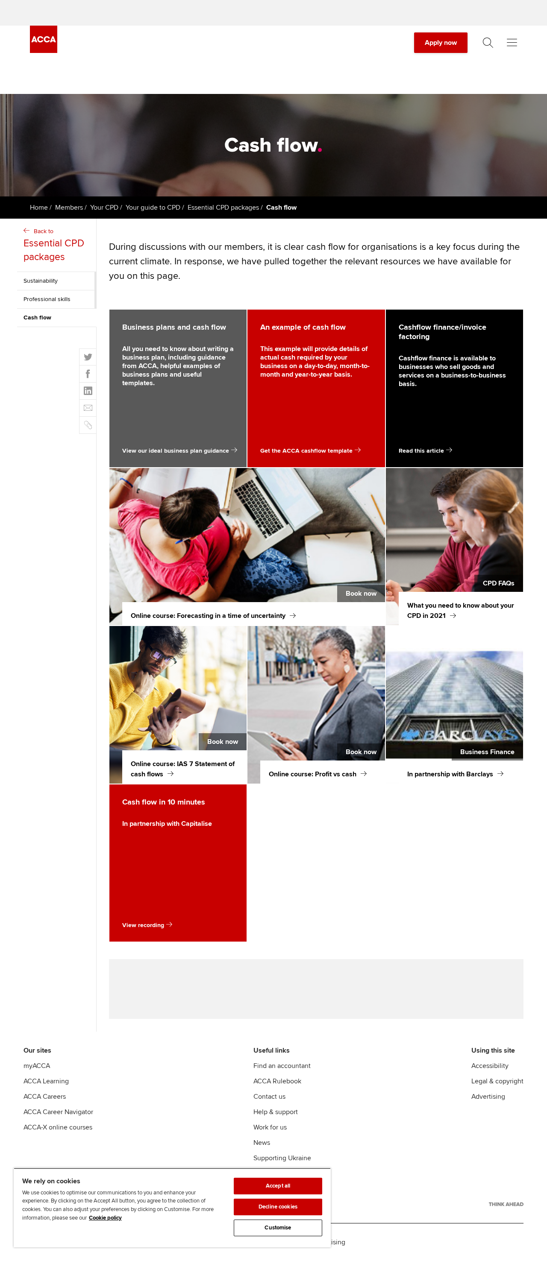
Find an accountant (282, 1066)
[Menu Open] (512, 42)
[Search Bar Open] (488, 42)
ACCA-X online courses (58, 1127)
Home (39, 207)
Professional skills (47, 299)
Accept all (278, 1185)
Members (69, 207)
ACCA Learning (46, 1081)
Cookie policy (105, 1217)
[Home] (43, 51)
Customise (278, 1227)
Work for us (270, 1127)
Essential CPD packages (223, 207)
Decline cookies (278, 1206)
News (261, 1142)
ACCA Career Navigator (58, 1112)
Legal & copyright (497, 1081)
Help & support (275, 1112)
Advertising (488, 1096)
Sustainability (41, 280)
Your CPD (104, 207)
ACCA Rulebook (277, 1081)
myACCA (37, 1066)
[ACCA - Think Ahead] (506, 1204)
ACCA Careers (45, 1096)
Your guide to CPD (153, 207)
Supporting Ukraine (282, 1158)
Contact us (269, 1096)
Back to (54, 245)
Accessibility (490, 1066)
